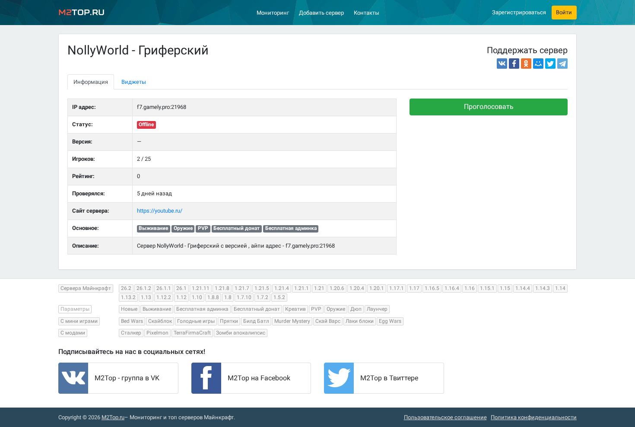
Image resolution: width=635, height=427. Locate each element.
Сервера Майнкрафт (85, 288)
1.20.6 (337, 288)
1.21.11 (201, 288)
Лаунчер (377, 309)
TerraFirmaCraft (192, 333)
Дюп (356, 309)
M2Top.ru (113, 417)
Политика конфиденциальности (534, 417)
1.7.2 (262, 297)
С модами (72, 333)
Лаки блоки (360, 321)
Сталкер (131, 333)
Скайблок (160, 321)
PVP (316, 309)
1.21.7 (242, 288)
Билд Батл (256, 321)
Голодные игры (196, 321)
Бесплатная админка (202, 309)
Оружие (336, 309)
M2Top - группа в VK (127, 378)
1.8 (228, 297)
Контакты (366, 13)
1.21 (319, 288)
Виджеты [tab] (133, 82)
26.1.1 (163, 288)
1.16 (469, 288)
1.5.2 (279, 297)
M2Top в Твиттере (389, 378)
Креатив (295, 309)
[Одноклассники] (526, 63)
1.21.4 (281, 288)
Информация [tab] (90, 82)
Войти (564, 12)
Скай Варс (327, 321)
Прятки (229, 321)
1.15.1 (487, 288)
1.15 (505, 288)
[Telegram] (562, 63)
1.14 (560, 288)
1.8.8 (213, 297)
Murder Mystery (292, 321)
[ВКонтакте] (502, 63)
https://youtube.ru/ (159, 210)
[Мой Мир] (538, 63)
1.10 (197, 297)
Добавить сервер (321, 13)
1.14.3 (542, 288)
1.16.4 (451, 288)
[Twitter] (550, 63)
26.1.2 (144, 288)
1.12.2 (163, 297)
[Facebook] (514, 63)
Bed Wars (132, 321)
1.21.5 (261, 288)
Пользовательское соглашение (445, 417)
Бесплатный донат (257, 309)
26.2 (126, 288)
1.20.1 (376, 288)
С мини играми (79, 321)
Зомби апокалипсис (240, 333)
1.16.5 (432, 288)
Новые (129, 309)
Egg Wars (390, 321)
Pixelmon (157, 333)
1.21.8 (222, 288)
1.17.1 (396, 288)
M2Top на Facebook (259, 378)
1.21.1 (301, 288)
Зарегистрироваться (519, 12)
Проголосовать (489, 106)
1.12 (181, 297)
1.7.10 (244, 297)
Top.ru (81, 12)
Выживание (157, 309)
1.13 (146, 297)
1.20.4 (356, 288)
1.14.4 (522, 288)
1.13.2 (128, 297)
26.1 (181, 288)
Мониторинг (273, 13)
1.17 (414, 288)
